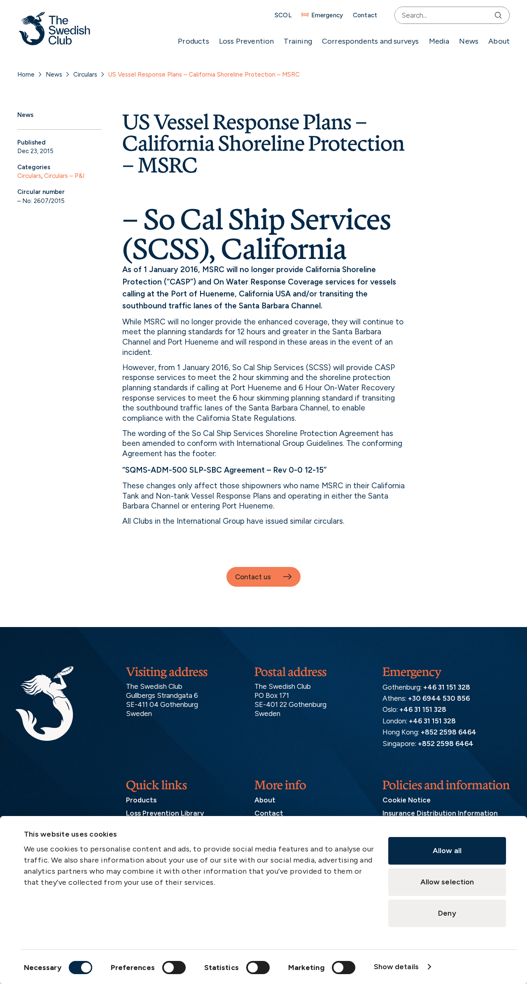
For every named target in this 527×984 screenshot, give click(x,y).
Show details (396, 966)
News (468, 41)
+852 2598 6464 (448, 732)
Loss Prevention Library (165, 813)
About (499, 41)
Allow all (447, 850)
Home (26, 74)
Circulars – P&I (64, 176)
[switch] (174, 967)
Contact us (253, 577)
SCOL (283, 15)
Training (298, 41)
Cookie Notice (406, 800)
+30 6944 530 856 (439, 698)
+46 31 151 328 (446, 687)
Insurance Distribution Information (440, 813)
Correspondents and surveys (370, 41)
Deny (447, 913)
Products (193, 41)
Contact (365, 15)
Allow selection (447, 881)
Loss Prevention (246, 41)
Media (439, 41)
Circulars (85, 74)
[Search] (500, 15)
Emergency (327, 15)
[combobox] (443, 15)
